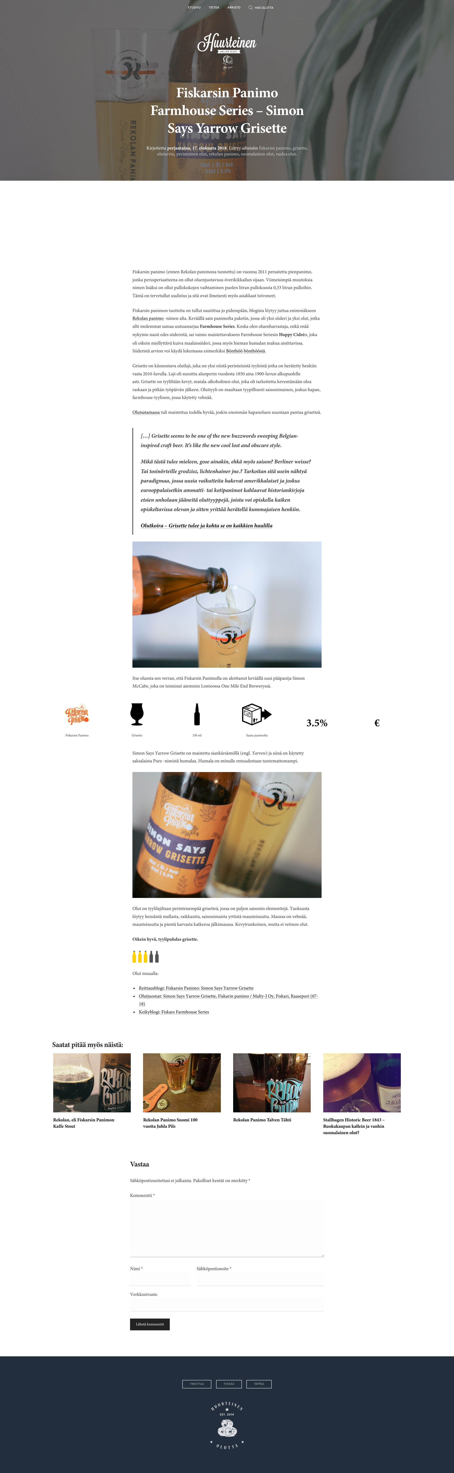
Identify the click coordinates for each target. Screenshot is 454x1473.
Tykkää (229, 1384)
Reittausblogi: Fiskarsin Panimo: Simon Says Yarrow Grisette (196, 988)
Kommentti (142, 1195)
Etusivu (194, 7)
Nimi (136, 1269)
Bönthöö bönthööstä (245, 351)
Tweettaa (197, 1384)
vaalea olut (286, 154)
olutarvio (165, 154)
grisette (299, 148)
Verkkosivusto (143, 1294)
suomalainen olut (257, 154)
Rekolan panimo (148, 318)
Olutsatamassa (146, 412)
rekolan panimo (224, 154)
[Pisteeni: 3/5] (227, 957)
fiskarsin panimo (275, 148)
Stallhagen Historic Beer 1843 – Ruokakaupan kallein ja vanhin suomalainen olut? (354, 1127)
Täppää (259, 1384)
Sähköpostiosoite (214, 1269)
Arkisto (233, 7)
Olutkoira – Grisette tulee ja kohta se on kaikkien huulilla (206, 526)
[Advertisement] (227, 221)
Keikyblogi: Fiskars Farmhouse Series (174, 1012)
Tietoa (214, 7)
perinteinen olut (191, 154)
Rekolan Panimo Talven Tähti (262, 1120)
